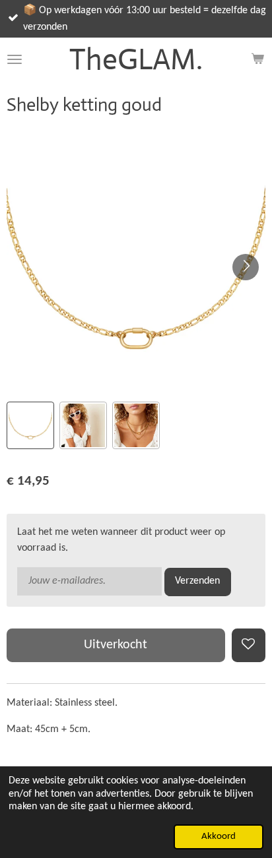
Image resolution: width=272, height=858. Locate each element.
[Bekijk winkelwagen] (257, 59)
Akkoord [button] (218, 837)
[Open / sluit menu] (14, 59)
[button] (30, 425)
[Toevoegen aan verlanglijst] (248, 645)
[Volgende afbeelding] (245, 267)
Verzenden (197, 581)
